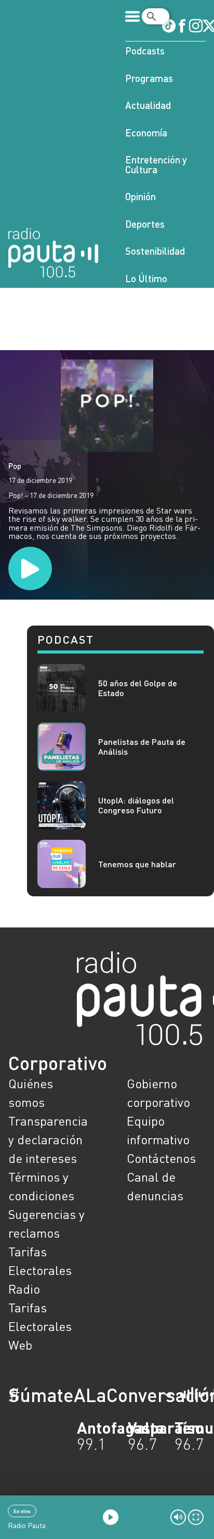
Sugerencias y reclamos (46, 1223)
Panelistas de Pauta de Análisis (141, 746)
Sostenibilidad (155, 251)
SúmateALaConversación (78, 1394)
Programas (149, 78)
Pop (14, 465)
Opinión (140, 196)
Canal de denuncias (155, 1186)
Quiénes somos (30, 1093)
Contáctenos (161, 1158)
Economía (146, 132)
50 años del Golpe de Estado (137, 688)
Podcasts (145, 51)
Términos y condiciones (41, 1186)
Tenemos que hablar (137, 864)
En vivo (22, 1511)
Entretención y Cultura (156, 164)
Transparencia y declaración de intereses (47, 1139)
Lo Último (146, 278)
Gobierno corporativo (158, 1093)
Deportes (145, 224)
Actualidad (148, 105)
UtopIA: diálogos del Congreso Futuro (136, 805)
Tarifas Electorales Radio (40, 1270)
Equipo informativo (158, 1130)
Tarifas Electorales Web (40, 1326)
